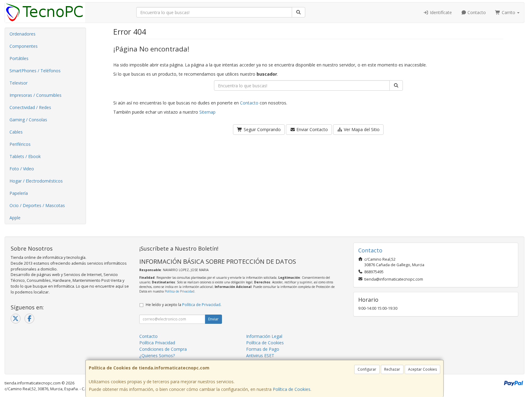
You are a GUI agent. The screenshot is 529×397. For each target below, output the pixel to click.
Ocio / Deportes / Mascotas (37, 205)
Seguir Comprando (261, 129)
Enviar (213, 319)
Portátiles (18, 58)
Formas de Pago (262, 349)
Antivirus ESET (260, 355)
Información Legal (264, 336)
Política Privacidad (157, 343)
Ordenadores (22, 34)
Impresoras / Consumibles (35, 95)
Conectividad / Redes (30, 107)
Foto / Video (21, 169)
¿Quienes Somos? (157, 355)
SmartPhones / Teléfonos (35, 71)
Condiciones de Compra (163, 349)
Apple (15, 218)
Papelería (18, 193)
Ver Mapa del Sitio (361, 129)
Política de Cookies (291, 389)
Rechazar (392, 369)
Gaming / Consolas (28, 120)
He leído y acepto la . (183, 304)
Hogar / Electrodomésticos (36, 181)
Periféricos (20, 144)
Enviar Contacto (311, 129)
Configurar (367, 369)
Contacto (476, 12)
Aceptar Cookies (422, 369)
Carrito (508, 12)
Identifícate (440, 12)
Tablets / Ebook (25, 156)
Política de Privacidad (179, 291)
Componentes (23, 46)
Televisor (18, 83)
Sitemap (207, 112)
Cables (16, 132)
